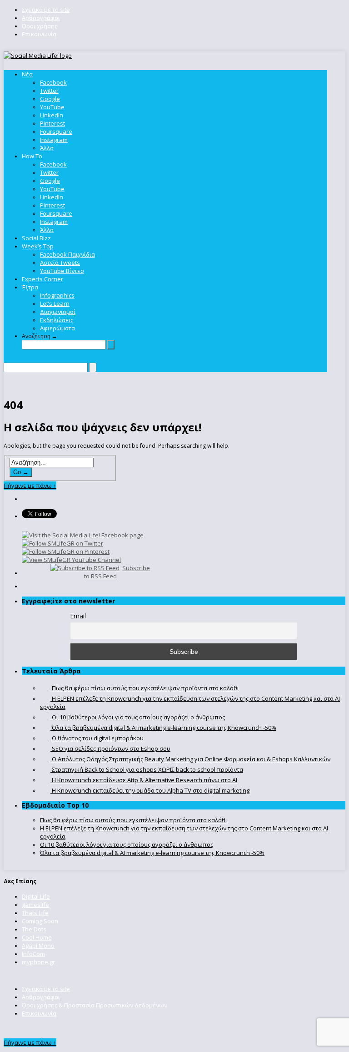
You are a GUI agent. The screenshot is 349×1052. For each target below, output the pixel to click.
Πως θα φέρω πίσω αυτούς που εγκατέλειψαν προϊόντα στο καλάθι (133, 820)
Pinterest (52, 123)
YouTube (52, 107)
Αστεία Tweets (60, 262)
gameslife (35, 904)
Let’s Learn (55, 303)
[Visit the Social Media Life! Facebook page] (83, 535)
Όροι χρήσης (39, 26)
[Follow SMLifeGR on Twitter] (62, 543)
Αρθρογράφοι (41, 18)
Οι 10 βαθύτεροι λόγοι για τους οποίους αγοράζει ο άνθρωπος (126, 844)
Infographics (57, 295)
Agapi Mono (38, 945)
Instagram (54, 140)
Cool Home (37, 937)
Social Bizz (36, 238)
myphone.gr (38, 962)
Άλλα (47, 148)
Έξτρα (30, 287)
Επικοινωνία (39, 34)
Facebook (53, 82)
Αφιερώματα (57, 328)
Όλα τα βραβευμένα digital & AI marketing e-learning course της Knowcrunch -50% (152, 853)
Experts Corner (42, 279)
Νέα (27, 74)
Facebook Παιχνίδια (67, 254)
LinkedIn (51, 115)
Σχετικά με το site (46, 9)
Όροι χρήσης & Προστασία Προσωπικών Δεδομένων (94, 1005)
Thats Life (35, 913)
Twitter (49, 90)
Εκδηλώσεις (56, 320)
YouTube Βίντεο (62, 271)
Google (50, 99)
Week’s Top (38, 246)
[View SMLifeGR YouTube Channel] (71, 560)
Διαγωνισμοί (57, 312)
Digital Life (36, 896)
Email (78, 616)
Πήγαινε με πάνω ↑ (30, 485)
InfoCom (33, 954)
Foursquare (56, 131)
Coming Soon (40, 921)
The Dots (34, 929)
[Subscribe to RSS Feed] (85, 568)
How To (32, 156)
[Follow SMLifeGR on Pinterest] (66, 551)
